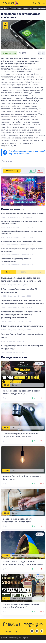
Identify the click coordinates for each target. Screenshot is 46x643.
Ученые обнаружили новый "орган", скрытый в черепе (21, 241)
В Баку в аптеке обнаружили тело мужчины (22, 326)
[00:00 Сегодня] (23, 502)
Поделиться (10, 171)
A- (39, 53)
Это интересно (9, 53)
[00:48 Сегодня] (23, 460)
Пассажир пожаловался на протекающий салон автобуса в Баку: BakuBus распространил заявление (21, 315)
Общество (12, 285)
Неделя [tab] (23, 272)
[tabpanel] (23, 315)
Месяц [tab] (38, 272)
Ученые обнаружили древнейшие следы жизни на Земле (22, 213)
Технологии (7, 161)
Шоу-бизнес (12, 307)
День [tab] (8, 272)
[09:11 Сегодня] (23, 417)
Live (15, 632)
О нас (8, 632)
